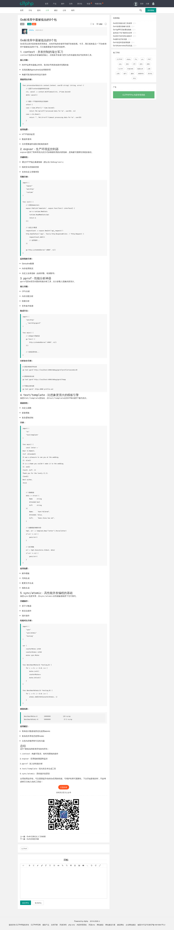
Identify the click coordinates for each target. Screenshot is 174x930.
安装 (127, 64)
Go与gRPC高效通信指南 (122, 29)
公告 (64, 10)
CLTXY (120, 69)
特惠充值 (98, 3)
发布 (141, 64)
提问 (38, 10)
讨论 (30, 10)
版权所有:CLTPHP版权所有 (19, 924)
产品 (54, 3)
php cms (71, 924)
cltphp (129, 59)
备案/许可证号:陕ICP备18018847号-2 (151, 924)
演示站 (79, 3)
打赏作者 (63, 787)
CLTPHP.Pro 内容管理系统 (134, 94)
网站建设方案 (110, 924)
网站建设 (100, 924)
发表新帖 (150, 10)
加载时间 (141, 73)
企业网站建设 (131, 924)
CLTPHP (24, 849)
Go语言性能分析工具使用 (122, 23)
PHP (149, 59)
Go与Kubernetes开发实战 (122, 45)
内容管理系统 (82, 924)
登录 (141, 3)
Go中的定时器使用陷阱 (121, 42)
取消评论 (38, 903)
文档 (70, 3)
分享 (47, 10)
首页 (46, 3)
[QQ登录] (153, 3)
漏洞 (132, 73)
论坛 (134, 78)
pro (142, 59)
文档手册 (54, 924)
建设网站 (120, 924)
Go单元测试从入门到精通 (36, 836)
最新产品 (45, 924)
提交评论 (25, 903)
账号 (125, 73)
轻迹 (88, 3)
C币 (134, 64)
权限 (148, 64)
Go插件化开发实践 (120, 39)
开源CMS (130, 69)
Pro (136, 59)
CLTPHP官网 (36, 924)
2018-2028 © (95, 921)
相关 (73, 10)
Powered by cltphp (81, 921)
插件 (62, 3)
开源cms (92, 924)
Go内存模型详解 (33, 839)
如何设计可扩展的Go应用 (122, 33)
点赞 (148, 69)
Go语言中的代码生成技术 (122, 36)
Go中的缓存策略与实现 (121, 26)
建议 (56, 10)
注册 (147, 3)
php (120, 64)
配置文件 (140, 69)
